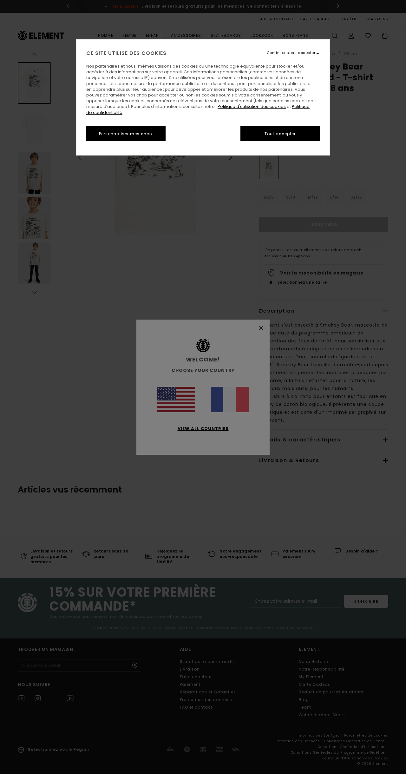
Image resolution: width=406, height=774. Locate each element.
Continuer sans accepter (291, 52)
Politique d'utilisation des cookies (252, 106)
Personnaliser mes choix (126, 133)
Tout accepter (280, 133)
